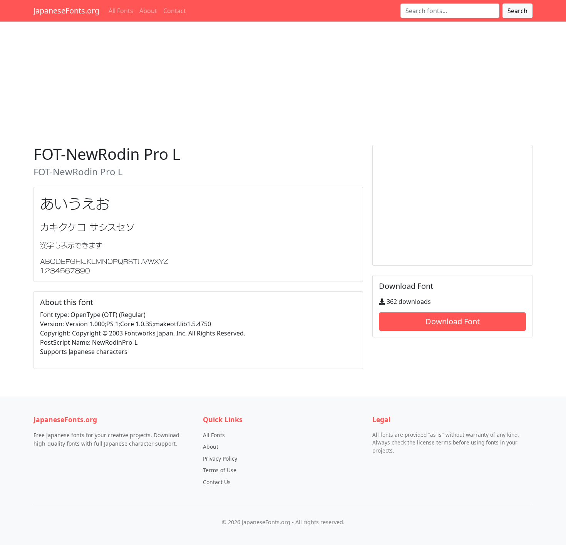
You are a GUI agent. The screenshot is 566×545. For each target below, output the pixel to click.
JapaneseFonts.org (66, 10)
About (148, 11)
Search (517, 11)
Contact (174, 11)
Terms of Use (219, 470)
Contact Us (217, 482)
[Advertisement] (283, 82)
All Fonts (121, 11)
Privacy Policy (220, 458)
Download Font (452, 321)
